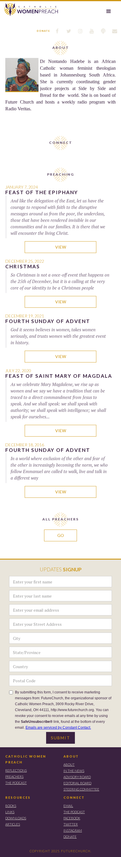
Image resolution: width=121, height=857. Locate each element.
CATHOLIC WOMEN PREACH (25, 759)
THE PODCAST (16, 783)
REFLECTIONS (16, 770)
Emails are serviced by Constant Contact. (58, 727)
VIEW (60, 246)
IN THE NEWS (73, 771)
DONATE (70, 836)
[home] (29, 9)
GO (60, 535)
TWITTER (70, 824)
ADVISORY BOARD (77, 777)
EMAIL (68, 806)
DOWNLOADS (15, 818)
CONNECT (74, 797)
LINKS (9, 812)
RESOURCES (18, 797)
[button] (108, 11)
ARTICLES (12, 824)
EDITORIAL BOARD (77, 783)
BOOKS (10, 806)
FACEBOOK (71, 818)
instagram (72, 830)
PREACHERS (14, 776)
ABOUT (71, 756)
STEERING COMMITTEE (81, 789)
